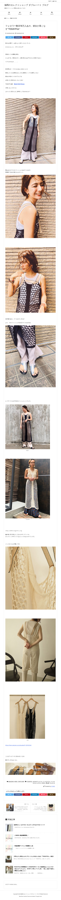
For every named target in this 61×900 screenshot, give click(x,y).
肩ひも (43, 783)
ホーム (7, 18)
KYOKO (53, 786)
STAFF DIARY (21, 781)
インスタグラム (46, 781)
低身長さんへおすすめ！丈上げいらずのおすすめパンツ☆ (29, 825)
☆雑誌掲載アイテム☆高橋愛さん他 (23, 846)
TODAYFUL (29, 781)
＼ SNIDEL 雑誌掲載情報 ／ (21, 835)
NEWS (15, 781)
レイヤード (39, 783)
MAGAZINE (14, 18)
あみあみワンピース (37, 781)
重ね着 (47, 783)
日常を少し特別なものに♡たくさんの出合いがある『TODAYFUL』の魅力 (34, 856)
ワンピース (52, 783)
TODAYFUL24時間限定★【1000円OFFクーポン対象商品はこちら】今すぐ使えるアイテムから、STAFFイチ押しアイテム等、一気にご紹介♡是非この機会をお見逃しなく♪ (34, 868)
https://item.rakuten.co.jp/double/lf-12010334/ (18, 745)
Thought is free (39, 896)
